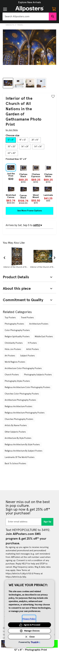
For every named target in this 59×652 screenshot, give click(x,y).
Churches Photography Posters (19, 419)
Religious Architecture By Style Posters (22, 445)
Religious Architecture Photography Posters (25, 413)
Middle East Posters (44, 337)
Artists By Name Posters (16, 426)
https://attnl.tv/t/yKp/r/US (18, 574)
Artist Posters (32, 349)
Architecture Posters (38, 324)
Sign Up (47, 522)
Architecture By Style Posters (18, 438)
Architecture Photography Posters (20, 400)
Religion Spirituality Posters (17, 337)
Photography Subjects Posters (38, 375)
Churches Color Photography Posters (22, 394)
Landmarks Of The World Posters (19, 457)
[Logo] (29, 9)
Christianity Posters (14, 343)
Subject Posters (27, 356)
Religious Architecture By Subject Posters (23, 451)
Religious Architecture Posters (18, 407)
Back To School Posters (15, 464)
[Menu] (5, 9)
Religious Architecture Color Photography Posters (27, 387)
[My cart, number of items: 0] (53, 8)
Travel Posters (27, 318)
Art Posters (10, 356)
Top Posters (10, 318)
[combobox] (26, 16)
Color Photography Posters (17, 330)
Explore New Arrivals (29, 2)
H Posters (32, 343)
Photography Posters (14, 324)
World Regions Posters (15, 362)
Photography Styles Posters (17, 381)
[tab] (11, 140)
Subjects (10, 25)
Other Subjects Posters (15, 432)
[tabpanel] (29, 184)
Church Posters (12, 375)
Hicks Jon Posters (13, 349)
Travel (20, 25)
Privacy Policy (29, 618)
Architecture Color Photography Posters (23, 368)
